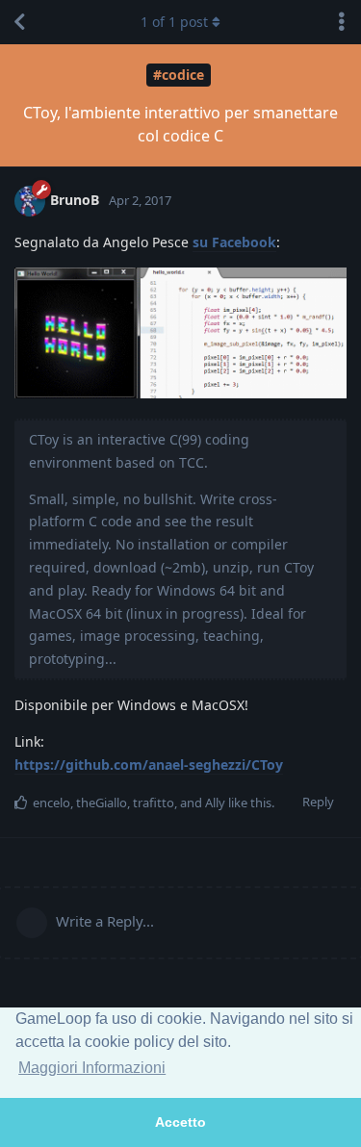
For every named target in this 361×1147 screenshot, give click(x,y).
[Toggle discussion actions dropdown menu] (341, 22)
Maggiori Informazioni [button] (92, 1067)
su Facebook (234, 242)
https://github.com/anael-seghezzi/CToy (148, 764)
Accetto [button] (180, 1122)
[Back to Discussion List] (19, 22)
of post (174, 22)
